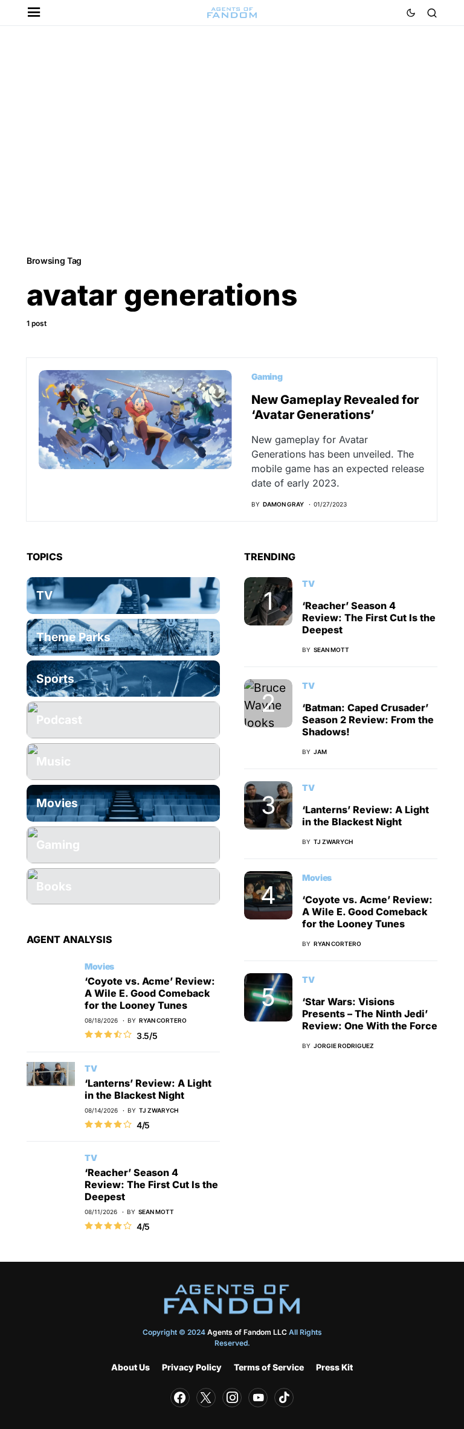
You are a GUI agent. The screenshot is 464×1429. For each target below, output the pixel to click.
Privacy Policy (192, 1367)
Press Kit (334, 1367)
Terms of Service (269, 1367)
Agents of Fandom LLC (247, 1332)
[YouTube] (258, 1398)
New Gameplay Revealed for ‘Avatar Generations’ (335, 407)
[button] (34, 13)
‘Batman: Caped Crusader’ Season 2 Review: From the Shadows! (368, 720)
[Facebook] (180, 1398)
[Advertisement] (232, 139)
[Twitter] (206, 1398)
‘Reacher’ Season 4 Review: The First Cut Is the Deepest (151, 1184)
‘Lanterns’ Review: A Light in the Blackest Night (148, 1089)
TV (91, 1068)
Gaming (267, 376)
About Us (130, 1367)
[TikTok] (284, 1398)
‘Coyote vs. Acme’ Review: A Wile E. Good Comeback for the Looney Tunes (150, 993)
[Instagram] (232, 1398)
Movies (99, 966)
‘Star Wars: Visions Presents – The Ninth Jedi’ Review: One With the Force (369, 1014)
